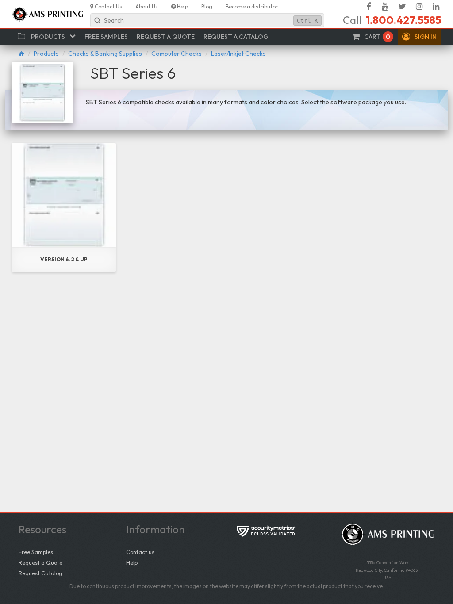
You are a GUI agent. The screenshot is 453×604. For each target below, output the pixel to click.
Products (46, 53)
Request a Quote (40, 562)
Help (132, 562)
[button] (419, 37)
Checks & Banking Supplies (105, 53)
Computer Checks (176, 53)
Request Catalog (40, 573)
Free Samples (36, 551)
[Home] (21, 53)
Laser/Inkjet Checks (238, 53)
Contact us (140, 551)
